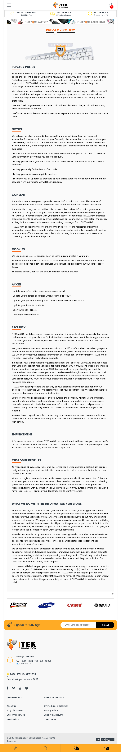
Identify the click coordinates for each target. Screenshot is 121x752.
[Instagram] (20, 688)
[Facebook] (8, 688)
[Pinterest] (26, 688)
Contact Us (25, 663)
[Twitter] (13, 688)
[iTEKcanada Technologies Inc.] (60, 4)
